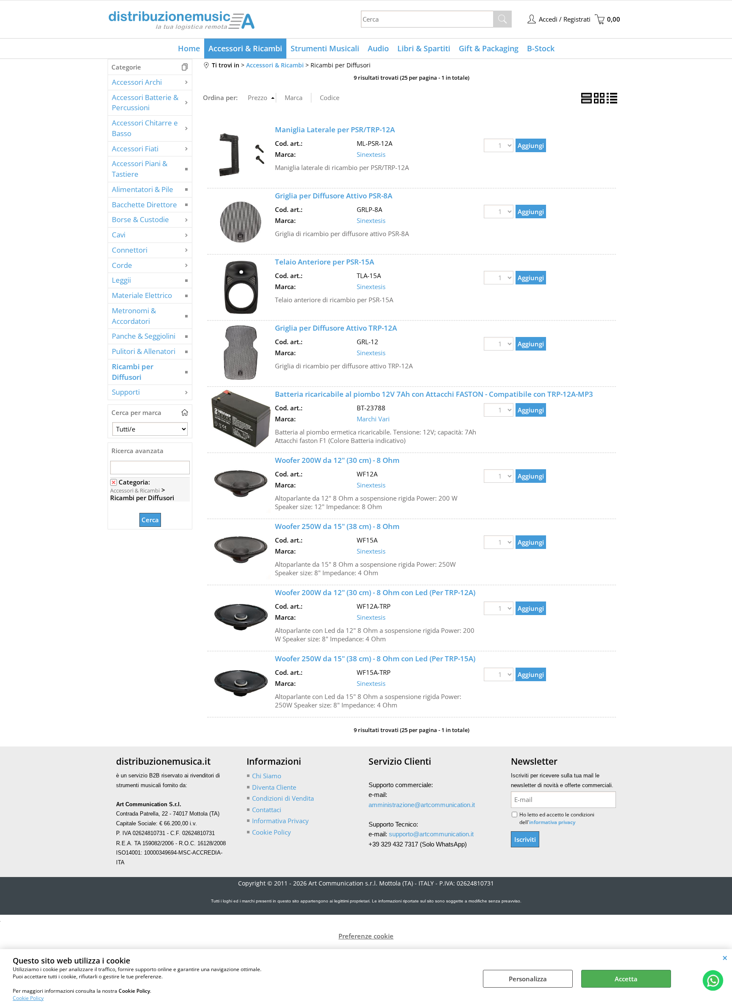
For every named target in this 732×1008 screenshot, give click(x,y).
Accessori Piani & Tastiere (139, 169)
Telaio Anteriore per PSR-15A (324, 262)
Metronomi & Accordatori (134, 316)
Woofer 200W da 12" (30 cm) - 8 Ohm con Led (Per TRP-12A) (375, 592)
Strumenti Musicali (325, 48)
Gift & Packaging (488, 48)
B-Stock (541, 48)
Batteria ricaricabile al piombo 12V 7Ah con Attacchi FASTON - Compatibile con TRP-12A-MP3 (434, 394)
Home (189, 48)
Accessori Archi (137, 82)
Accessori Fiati (135, 148)
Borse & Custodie (140, 219)
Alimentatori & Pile (142, 189)
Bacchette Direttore (144, 204)
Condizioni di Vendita (283, 798)
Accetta (626, 979)
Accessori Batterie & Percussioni (145, 102)
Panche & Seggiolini (143, 336)
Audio (378, 48)
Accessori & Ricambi (245, 48)
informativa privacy (552, 822)
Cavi (118, 234)
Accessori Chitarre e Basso (145, 128)
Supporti (126, 392)
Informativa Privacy (280, 820)
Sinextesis (371, 154)
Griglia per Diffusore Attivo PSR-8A (333, 195)
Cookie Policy (28, 998)
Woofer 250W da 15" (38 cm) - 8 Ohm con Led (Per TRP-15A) (375, 658)
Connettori (129, 250)
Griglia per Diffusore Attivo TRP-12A (336, 328)
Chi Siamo (266, 775)
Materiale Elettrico (142, 295)
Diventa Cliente (274, 787)
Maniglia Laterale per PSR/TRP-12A (335, 129)
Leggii (121, 280)
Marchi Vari (373, 419)
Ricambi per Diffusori (132, 372)
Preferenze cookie (366, 936)
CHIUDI (725, 957)
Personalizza (528, 979)
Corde (122, 265)
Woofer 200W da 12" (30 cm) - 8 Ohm (337, 460)
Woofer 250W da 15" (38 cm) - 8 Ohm (337, 526)
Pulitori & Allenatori (143, 351)
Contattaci (266, 809)
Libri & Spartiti (423, 48)
